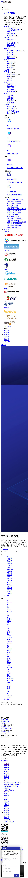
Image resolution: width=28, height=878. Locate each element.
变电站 (9, 662)
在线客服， (10, 704)
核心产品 (6, 780)
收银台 (9, 697)
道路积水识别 (10, 95)
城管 (8, 613)
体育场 (9, 621)
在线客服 (3, 723)
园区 (8, 615)
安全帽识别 (10, 63)
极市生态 (6, 332)
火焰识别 (9, 65)
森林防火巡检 (10, 87)
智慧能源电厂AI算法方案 (15, 220)
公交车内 (9, 641)
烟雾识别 (9, 69)
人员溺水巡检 (10, 84)
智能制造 (6, 37)
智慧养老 (9, 590)
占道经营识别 (10, 101)
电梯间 (9, 688)
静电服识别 (10, 32)
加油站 (9, 635)
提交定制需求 (18, 704)
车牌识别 (9, 114)
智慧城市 (6, 231)
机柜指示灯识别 (11, 46)
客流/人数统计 (11, 58)
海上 (8, 617)
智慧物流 (9, 586)
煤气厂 (9, 658)
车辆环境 (9, 652)
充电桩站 (9, 637)
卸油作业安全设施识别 (13, 30)
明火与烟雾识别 (11, 35)
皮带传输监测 (10, 45)
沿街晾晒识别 (10, 99)
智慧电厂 (9, 588)
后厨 (8, 671)
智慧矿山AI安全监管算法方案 (16, 222)
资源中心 (6, 806)
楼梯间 (9, 686)
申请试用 (3, 733)
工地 (8, 606)
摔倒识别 (9, 76)
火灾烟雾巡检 (10, 86)
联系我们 (6, 338)
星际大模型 (7, 788)
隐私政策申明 (7, 820)
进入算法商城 (9, 13)
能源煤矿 (6, 288)
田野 (8, 624)
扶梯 (8, 684)
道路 (8, 647)
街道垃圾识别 (10, 102)
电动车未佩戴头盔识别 (13, 112)
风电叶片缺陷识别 (12, 28)
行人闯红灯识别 (11, 110)
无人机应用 (7, 82)
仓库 (8, 669)
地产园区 (6, 269)
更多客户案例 (7, 327)
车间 (8, 656)
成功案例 (6, 792)
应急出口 (9, 682)
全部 (8, 556)
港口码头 (9, 619)
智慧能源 (6, 26)
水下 (8, 693)
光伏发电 (9, 611)
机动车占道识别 (11, 108)
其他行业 (9, 593)
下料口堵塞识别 (11, 43)
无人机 (9, 609)
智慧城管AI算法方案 (14, 201)
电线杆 (9, 660)
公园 (8, 628)
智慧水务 (9, 578)
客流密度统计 (10, 52)
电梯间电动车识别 (12, 74)
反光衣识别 (10, 61)
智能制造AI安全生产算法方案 (16, 209)
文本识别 (9, 695)
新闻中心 (6, 330)
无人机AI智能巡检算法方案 (15, 199)
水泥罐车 (9, 667)
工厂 (8, 604)
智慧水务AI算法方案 (14, 203)
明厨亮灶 (9, 573)
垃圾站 (9, 677)
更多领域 (6, 805)
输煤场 (9, 665)
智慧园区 (6, 71)
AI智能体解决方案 (9, 790)
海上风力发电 (10, 678)
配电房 (9, 673)
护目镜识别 (10, 41)
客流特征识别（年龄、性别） (15, 50)
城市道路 (9, 602)
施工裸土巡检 (10, 89)
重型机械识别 (10, 67)
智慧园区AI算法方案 (12, 214)
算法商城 (6, 764)
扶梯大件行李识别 (12, 56)
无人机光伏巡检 (11, 91)
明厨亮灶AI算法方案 (12, 207)
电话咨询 (3, 728)
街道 (8, 654)
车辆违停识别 (10, 106)
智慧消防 (9, 582)
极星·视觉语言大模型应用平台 (12, 782)
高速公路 (9, 649)
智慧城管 (6, 93)
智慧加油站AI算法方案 (13, 216)
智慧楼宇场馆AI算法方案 (15, 224)
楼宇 (8, 608)
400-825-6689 (9, 728)
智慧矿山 (9, 565)
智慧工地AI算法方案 (14, 218)
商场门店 (9, 632)
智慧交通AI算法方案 (12, 205)
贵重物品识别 (10, 54)
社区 (8, 630)
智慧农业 (9, 591)
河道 (8, 690)
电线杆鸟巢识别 (11, 33)
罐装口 (9, 663)
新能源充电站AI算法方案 (14, 225)
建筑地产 (6, 60)
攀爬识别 (9, 80)
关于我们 (6, 812)
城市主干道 (10, 643)
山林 (8, 622)
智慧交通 (6, 104)
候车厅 (9, 639)
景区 (8, 626)
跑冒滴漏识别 (10, 39)
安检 (8, 634)
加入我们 (6, 340)
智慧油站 (9, 580)
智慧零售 (6, 48)
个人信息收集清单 (9, 821)
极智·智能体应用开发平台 (11, 786)
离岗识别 (9, 73)
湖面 (8, 691)
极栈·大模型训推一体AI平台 (11, 784)
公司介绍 (6, 336)
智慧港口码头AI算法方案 (14, 227)
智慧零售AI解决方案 (14, 212)
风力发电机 (10, 680)
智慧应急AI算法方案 (14, 211)
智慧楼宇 (9, 584)
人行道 (9, 650)
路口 (8, 645)
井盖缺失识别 (10, 97)
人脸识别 (9, 78)
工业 (8, 675)
